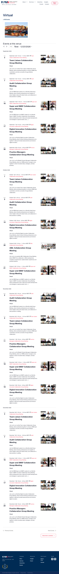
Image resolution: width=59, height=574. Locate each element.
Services (31, 2)
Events (41, 4)
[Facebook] (55, 559)
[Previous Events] (4, 46)
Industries (39, 2)
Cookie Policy (30, 572)
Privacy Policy (23, 572)
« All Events (6, 19)
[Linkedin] (52, 559)
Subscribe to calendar (47, 535)
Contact (47, 4)
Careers (21, 565)
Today (11, 46)
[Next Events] (7, 46)
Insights (46, 2)
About (24, 2)
